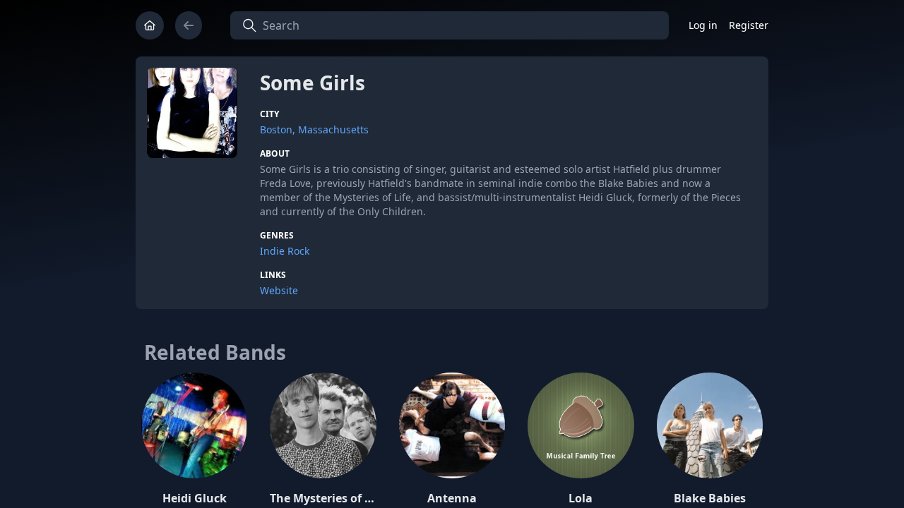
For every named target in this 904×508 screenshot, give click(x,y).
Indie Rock (284, 251)
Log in (703, 25)
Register (748, 25)
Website (279, 290)
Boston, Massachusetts (314, 129)
